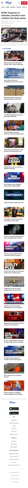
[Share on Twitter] (8, 25)
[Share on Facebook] (5, 25)
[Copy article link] (10, 25)
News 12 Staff (4, 21)
